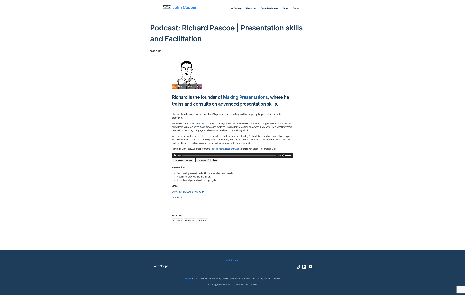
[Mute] (283, 155)
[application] (232, 155)
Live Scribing (236, 8)
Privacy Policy (238, 285)
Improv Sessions (274, 278)
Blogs (285, 8)
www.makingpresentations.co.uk (188, 191)
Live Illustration (206, 278)
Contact (296, 8)
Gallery (225, 278)
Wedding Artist (262, 278)
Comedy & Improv (269, 8)
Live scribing (216, 278)
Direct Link (177, 197)
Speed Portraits (234, 278)
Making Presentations (245, 97)
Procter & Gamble (195, 123)
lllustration (251, 8)
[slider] (288, 155)
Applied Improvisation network (225, 148)
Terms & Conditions (251, 285)
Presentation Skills (248, 278)
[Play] (175, 155)
